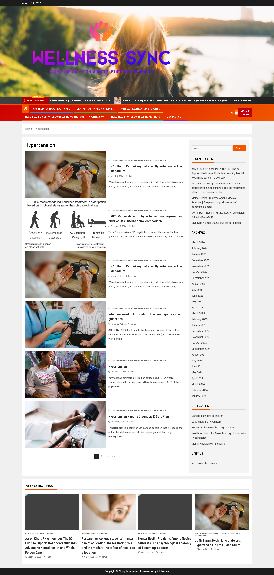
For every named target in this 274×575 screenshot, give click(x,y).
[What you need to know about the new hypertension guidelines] (65, 324)
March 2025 (198, 313)
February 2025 (200, 319)
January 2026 (199, 254)
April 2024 (197, 378)
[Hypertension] (65, 374)
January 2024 (199, 396)
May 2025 (197, 301)
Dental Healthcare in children (95, 108)
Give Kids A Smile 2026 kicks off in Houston (216, 222)
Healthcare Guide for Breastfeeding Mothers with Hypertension (64, 117)
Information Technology (205, 463)
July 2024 (197, 360)
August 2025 (199, 283)
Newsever (147, 571)
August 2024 (199, 354)
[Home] (25, 109)
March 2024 (198, 384)
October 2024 (199, 342)
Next (114, 456)
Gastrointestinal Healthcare (51, 108)
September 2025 (201, 278)
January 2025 (199, 325)
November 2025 (200, 266)
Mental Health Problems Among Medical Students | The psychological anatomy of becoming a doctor (214, 202)
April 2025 (197, 307)
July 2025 (197, 289)
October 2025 (199, 272)
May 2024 (197, 372)
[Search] (232, 113)
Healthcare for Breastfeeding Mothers (135, 117)
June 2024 (197, 366)
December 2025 (200, 260)
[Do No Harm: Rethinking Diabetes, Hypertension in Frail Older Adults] (65, 174)
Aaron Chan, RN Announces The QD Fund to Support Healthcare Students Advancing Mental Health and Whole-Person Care (218, 173)
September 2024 (201, 348)
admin (130, 176)
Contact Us (174, 117)
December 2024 (200, 331)
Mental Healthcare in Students (140, 108)
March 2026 (198, 242)
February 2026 (200, 248)
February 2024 (200, 390)
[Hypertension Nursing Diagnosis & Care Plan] (65, 424)
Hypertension (117, 366)
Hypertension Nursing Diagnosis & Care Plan (138, 416)
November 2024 (200, 336)
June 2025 (197, 295)
